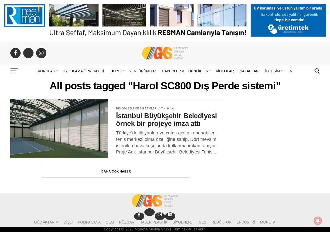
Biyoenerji (183, 222)
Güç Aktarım (46, 222)
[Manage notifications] (318, 221)
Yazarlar (249, 71)
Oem (110, 222)
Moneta (267, 222)
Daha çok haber (116, 171)
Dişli (68, 222)
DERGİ (116, 71)
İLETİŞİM (272, 71)
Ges (202, 222)
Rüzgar (126, 222)
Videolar (225, 71)
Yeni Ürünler (142, 71)
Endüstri (246, 222)
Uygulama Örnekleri (83, 71)
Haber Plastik (153, 222)
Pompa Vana (89, 222)
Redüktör (221, 222)
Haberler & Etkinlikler (185, 71)
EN (289, 71)
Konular (46, 71)
